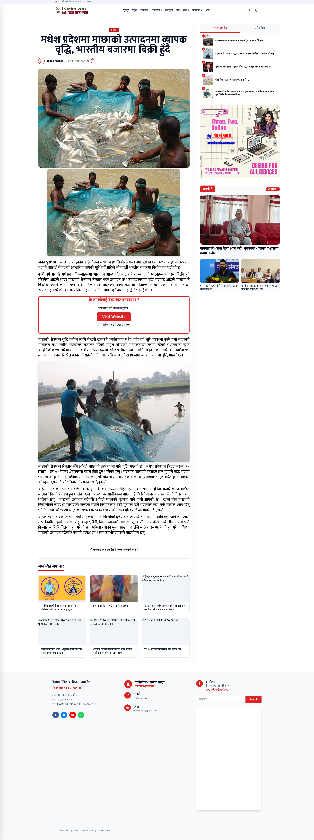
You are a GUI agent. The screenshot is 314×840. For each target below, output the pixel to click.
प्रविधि (186, 10)
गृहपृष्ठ (126, 10)
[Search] (249, 10)
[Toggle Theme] (256, 10)
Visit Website (114, 317)
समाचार (144, 10)
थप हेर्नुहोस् (272, 189)
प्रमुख (134, 10)
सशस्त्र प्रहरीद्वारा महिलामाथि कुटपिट (110, 606)
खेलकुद (169, 10)
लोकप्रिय (260, 28)
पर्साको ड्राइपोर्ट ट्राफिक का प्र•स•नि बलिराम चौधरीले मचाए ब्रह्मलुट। (58, 608)
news (113, 30)
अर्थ (178, 10)
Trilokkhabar (84, 830)
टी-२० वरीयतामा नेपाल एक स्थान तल (162, 649)
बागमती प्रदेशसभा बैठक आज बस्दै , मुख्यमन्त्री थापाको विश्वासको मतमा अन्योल (239, 251)
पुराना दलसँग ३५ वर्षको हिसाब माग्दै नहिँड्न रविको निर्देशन (218, 287)
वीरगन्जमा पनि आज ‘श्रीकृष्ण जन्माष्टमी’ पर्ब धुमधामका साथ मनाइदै (61, 651)
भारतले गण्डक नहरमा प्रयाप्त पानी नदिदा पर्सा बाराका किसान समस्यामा (112, 651)
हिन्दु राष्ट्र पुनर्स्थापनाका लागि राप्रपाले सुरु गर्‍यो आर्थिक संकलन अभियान (164, 608)
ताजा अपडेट (220, 28)
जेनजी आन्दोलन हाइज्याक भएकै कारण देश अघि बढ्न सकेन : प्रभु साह (259, 287)
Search (253, 699)
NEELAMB (105, 830)
